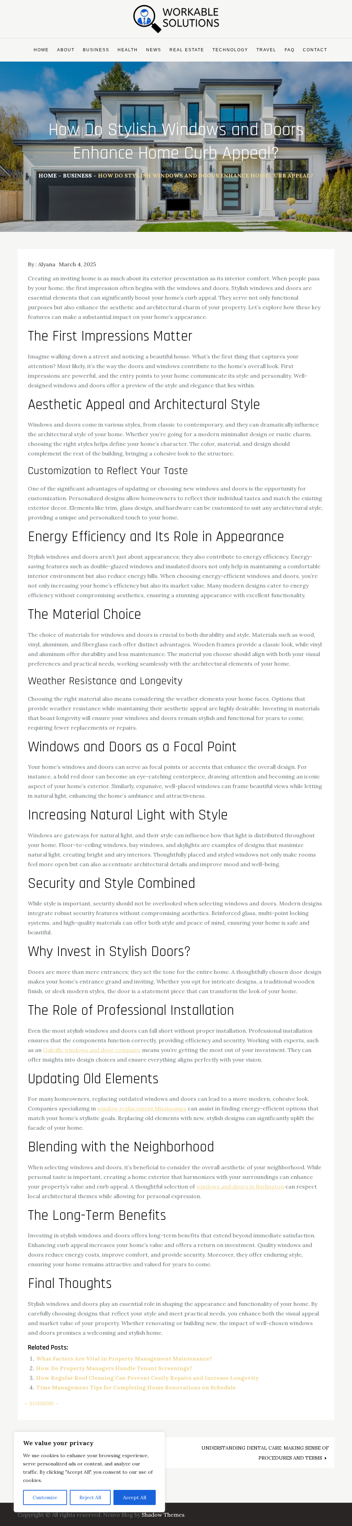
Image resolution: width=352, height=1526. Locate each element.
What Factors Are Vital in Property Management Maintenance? (124, 1358)
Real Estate (186, 49)
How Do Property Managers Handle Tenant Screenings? (114, 1368)
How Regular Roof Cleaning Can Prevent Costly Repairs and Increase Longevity (147, 1377)
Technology (230, 49)
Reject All (90, 1497)
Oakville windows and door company (91, 1049)
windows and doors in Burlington (240, 1186)
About (66, 49)
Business (96, 49)
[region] (89, 1472)
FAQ (290, 49)
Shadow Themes (163, 1514)
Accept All (134, 1497)
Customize (45, 1497)
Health (128, 49)
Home (41, 49)
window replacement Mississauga (141, 1108)
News (153, 49)
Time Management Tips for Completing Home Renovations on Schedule (136, 1387)
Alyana (46, 264)
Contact (315, 49)
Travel (266, 49)
